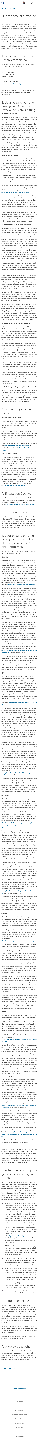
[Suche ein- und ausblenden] (28, 3)
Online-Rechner (19, 1423)
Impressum (19, 1402)
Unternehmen (19, 1419)
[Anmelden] (32, 3)
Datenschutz (19, 1406)
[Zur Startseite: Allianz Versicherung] (2, 3)
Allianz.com (19, 1428)
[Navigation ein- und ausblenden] (36, 3)
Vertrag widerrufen (19, 1389)
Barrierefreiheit (19, 1410)
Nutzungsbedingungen (19, 1415)
